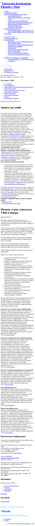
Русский (6, 487)
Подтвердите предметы (9, 193)
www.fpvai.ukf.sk (9, 335)
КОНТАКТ (7, 34)
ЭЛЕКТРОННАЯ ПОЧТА (12, 29)
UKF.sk (6, 11)
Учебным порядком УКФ (17, 134)
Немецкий (7, 491)
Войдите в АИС (7, 202)
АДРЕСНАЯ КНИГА (10, 13)
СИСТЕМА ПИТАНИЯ (15, 27)
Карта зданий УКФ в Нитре (14, 515)
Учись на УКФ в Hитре (11, 486)
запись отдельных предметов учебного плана (20, 139)
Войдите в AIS (6, 152)
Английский (8, 489)
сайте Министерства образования (14, 184)
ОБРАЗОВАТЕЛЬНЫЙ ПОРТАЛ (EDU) (20, 22)
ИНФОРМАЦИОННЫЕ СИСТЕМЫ (15, 14)
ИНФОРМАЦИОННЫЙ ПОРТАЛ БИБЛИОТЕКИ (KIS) (18, 25)
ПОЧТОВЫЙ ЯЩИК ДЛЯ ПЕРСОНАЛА (21, 30)
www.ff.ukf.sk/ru (9, 405)
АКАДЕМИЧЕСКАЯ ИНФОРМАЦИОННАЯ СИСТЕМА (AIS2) (19, 17)
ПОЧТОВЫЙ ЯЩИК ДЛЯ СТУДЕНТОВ (20, 32)
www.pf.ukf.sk (8, 432)
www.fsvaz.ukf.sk (9, 367)
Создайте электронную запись (11, 158)
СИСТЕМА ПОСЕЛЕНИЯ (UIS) (18, 21)
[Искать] (11, 66)
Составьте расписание (9, 197)
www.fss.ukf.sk (8, 384)
